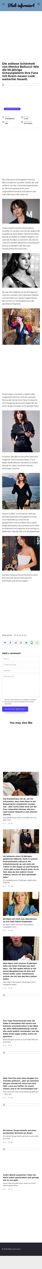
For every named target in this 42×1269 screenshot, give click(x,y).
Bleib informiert (21, 5)
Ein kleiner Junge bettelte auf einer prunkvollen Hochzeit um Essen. (19, 1131)
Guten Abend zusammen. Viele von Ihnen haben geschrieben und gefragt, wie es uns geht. (21, 1177)
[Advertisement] (21, 38)
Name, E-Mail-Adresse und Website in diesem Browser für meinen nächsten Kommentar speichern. (20, 702)
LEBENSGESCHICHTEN (12, 109)
